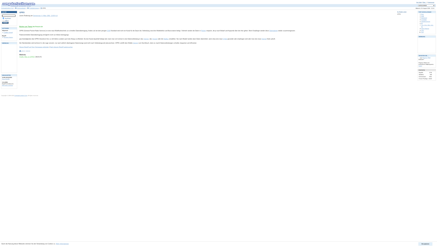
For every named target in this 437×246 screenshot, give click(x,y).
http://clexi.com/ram (7, 85)
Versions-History (8, 37)
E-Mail (225, 39)
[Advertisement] (46, 22)
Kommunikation (21, 8)
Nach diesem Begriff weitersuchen (61, 47)
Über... (424, 2)
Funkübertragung (34, 8)
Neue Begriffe (6, 79)
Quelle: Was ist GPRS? (27, 57)
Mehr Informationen (62, 244)
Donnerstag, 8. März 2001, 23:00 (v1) (45, 16)
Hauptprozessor (425, 21)
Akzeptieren (425, 244)
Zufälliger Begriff (8, 32)
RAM (422, 16)
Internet (146, 39)
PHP (422, 32)
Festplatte (424, 19)
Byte (422, 14)
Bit (422, 23)
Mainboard (424, 18)
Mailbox (166, 39)
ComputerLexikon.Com (20, 95)
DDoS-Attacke (425, 28)
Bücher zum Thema (25, 26)
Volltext (7, 20)
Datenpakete (273, 31)
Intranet (154, 39)
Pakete (203, 31)
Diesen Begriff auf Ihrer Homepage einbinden (34, 47)
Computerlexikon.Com (7, 8)
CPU (422, 30)
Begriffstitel (8, 18)
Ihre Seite (419, 2)
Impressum (431, 2)
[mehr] (420, 66)
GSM (108, 31)
